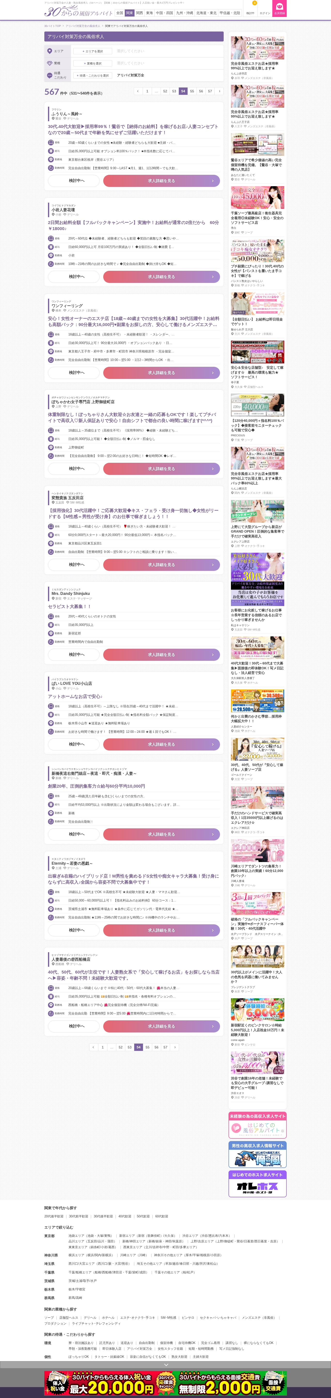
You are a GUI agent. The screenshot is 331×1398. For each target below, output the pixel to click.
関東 (129, 13)
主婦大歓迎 (201, 1356)
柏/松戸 (188, 1272)
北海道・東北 (206, 13)
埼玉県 (49, 1264)
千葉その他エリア (167, 1272)
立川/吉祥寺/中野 (157, 1247)
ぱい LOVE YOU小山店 (72, 683)
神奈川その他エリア (168, 1255)
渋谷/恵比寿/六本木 (215, 1236)
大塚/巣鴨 (103, 1236)
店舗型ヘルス (68, 1317)
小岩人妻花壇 (63, 210)
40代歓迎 (124, 1216)
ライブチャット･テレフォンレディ (96, 1323)
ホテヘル (108, 1317)
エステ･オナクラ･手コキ (137, 1317)
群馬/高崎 (75, 1298)
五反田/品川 (95, 1241)
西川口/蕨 (104, 1263)
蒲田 (110, 1241)
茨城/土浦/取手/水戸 (83, 1281)
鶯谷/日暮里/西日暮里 (252, 1241)
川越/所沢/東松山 (204, 1263)
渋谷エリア (190, 1236)
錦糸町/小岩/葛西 (103, 1247)
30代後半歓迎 (103, 1216)
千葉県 (49, 1272)
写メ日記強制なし (231, 1348)
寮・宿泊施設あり (81, 1343)
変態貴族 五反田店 (68, 498)
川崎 (142, 1255)
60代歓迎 (161, 1216)
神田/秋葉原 (173, 1241)
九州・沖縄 (184, 13)
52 (165, 91)
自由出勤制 (147, 1343)
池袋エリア (76, 1236)
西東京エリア (132, 1247)
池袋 (90, 1236)
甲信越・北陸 (230, 13)
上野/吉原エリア (202, 1241)
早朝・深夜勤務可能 (83, 1348)
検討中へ (77, 180)
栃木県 (49, 1289)
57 (210, 91)
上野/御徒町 (225, 1241)
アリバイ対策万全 (139, 1348)
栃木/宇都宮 (77, 1289)
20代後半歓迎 (53, 1216)
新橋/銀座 (155, 1241)
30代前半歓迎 (78, 1216)
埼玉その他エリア (149, 1263)
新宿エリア (127, 1236)
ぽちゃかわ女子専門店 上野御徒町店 (83, 402)
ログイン (265, 13)
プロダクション (55, 1323)
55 (192, 91)
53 (174, 91)
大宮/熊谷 (121, 1263)
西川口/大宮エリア (82, 1263)
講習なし (232, 1343)
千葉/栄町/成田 (135, 1272)
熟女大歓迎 (179, 1356)
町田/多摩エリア (184, 1247)
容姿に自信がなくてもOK (148, 1356)
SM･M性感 (168, 1317)
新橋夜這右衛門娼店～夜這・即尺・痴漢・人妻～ (94, 773)
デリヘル (90, 1317)
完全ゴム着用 (210, 1343)
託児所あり (107, 1343)
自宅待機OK (187, 1343)
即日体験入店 (111, 1348)
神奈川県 (51, 1255)
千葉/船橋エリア (80, 1272)
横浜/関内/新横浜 (99, 1255)
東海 (149, 13)
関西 (139, 13)
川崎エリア (128, 1255)
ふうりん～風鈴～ (67, 114)
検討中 (250, 8)
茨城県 (49, 1281)
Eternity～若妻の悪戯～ (72, 863)
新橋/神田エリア (133, 1241)
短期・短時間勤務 (201, 1348)
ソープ (49, 1317)
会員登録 (279, 13)
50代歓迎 (143, 1216)
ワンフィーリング (67, 306)
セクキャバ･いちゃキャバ (218, 1317)
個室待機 (166, 1343)
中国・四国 (164, 13)
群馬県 (49, 1298)
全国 (119, 13)
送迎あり (127, 1343)
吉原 (273, 1241)
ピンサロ (188, 1317)
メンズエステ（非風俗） (259, 1317)
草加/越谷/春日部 (177, 1263)
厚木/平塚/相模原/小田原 (203, 1255)
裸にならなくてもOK (259, 1343)
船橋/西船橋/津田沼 (108, 1272)
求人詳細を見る (161, 181)
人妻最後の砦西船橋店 (71, 959)
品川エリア (76, 1241)
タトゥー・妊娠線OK (109, 1356)
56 (201, 91)
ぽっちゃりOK (79, 1356)
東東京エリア (78, 1247)
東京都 (49, 1236)
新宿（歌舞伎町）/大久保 (156, 1236)
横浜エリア (76, 1255)
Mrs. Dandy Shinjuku (71, 593)
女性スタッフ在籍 (170, 1348)
